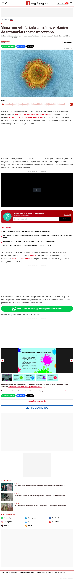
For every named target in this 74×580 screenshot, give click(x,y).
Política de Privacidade (27, 572)
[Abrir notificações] (6, 3)
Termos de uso (41, 572)
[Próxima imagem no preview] (71, 360)
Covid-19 (39, 401)
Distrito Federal (18, 504)
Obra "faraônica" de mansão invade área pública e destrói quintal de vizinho (40, 506)
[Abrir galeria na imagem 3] (29, 377)
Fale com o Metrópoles (8, 576)
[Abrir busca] (71, 3)
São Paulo (16, 484)
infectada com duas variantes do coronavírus (32, 114)
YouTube (55, 522)
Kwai (30, 526)
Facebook (55, 518)
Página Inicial (4, 19)
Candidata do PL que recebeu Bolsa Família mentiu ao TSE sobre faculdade (39, 486)
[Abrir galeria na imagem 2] (18, 377)
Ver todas (66, 215)
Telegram (32, 518)
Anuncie (50, 572)
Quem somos (4, 572)
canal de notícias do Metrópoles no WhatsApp (26, 387)
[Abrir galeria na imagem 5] (52, 377)
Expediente (14, 572)
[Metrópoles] (37, 3)
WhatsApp (8, 518)
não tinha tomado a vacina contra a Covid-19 (25, 117)
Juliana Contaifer (5, 41)
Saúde (11, 19)
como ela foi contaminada (22, 259)
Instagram (8, 522)
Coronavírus (32, 401)
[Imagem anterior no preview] (2, 360)
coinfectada (32, 255)
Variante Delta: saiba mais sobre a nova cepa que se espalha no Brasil (27, 245)
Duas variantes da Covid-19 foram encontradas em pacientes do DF (26, 231)
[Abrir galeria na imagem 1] (37, 360)
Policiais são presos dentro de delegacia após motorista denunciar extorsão (40, 496)
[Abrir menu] (3, 3)
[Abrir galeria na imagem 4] (41, 377)
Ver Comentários (37, 408)
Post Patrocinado (60, 572)
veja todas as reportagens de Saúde (56, 391)
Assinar (65, 219)
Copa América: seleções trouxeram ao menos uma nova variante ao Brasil (29, 241)
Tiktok (7, 526)
